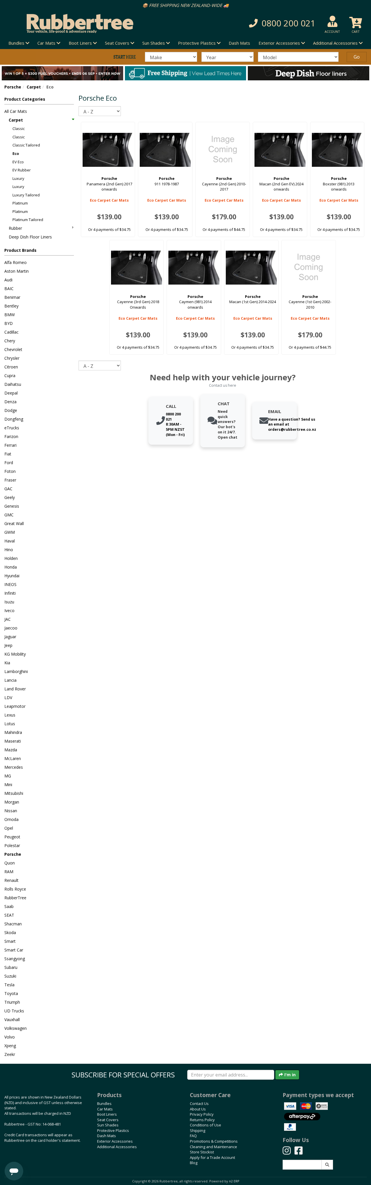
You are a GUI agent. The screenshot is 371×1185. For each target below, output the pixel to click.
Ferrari (10, 445)
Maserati (12, 741)
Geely (9, 497)
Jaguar (10, 636)
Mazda (10, 749)
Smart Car (13, 950)
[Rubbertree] (85, 23)
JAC (7, 619)
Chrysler (11, 358)
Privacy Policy (202, 1114)
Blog (193, 1162)
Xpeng (10, 1045)
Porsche (12, 87)
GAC (8, 488)
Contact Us (199, 1103)
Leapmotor (15, 706)
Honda (10, 567)
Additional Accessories (117, 1146)
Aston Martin (16, 271)
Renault (11, 880)
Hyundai (11, 575)
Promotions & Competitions (214, 1141)
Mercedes (13, 767)
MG (7, 776)
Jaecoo (10, 628)
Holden (11, 558)
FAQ (193, 1135)
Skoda (10, 932)
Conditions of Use (205, 1125)
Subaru (10, 967)
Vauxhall (12, 1019)
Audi (8, 280)
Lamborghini (16, 671)
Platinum (20, 203)
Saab (9, 906)
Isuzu (9, 602)
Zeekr (9, 1054)
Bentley (11, 306)
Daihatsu (12, 384)
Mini (8, 784)
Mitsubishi (13, 793)
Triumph (12, 1002)
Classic (18, 128)
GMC (9, 515)
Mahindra (13, 732)
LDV (8, 697)
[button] (262, 23)
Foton (10, 471)
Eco (15, 153)
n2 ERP (234, 1181)
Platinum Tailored (27, 219)
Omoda (11, 819)
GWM (9, 532)
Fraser (10, 480)
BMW (9, 314)
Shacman (13, 924)
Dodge (10, 410)
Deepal (11, 393)
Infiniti (10, 593)
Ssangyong (14, 958)
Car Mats (105, 1109)
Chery (9, 340)
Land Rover (15, 689)
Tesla (9, 984)
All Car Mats (15, 111)
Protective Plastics (113, 1130)
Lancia (10, 680)
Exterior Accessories (115, 1141)
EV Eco (18, 161)
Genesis (11, 506)
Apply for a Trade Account (212, 1157)
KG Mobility (15, 654)
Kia (7, 662)
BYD (8, 323)
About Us (198, 1109)
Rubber (15, 228)
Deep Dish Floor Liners (30, 237)
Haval (9, 541)
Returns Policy (202, 1119)
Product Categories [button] (24, 99)
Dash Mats (239, 43)
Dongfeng (13, 419)
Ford (8, 462)
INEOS (10, 584)
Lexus (9, 715)
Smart (10, 941)
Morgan (11, 802)
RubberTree (15, 897)
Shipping (197, 1130)
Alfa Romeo (15, 262)
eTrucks (11, 427)
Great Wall (14, 523)
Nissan (10, 810)
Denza (10, 401)
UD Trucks (14, 1011)
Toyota (11, 993)
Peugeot (12, 837)
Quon (9, 863)
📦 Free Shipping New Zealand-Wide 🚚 (185, 5)
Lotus (9, 723)
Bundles (104, 1103)
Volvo (9, 1037)
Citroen (11, 367)
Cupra (9, 375)
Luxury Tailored (26, 195)
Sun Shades (108, 1125)
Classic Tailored (26, 145)
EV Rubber (21, 170)
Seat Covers (108, 1119)
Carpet (34, 87)
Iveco (9, 610)
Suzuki (10, 976)
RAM (8, 871)
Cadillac (11, 332)
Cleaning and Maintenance (213, 1146)
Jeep (8, 645)
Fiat (7, 454)
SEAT (9, 915)
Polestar (12, 845)
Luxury (18, 178)
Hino (8, 549)
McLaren (12, 758)
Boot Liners (107, 1114)
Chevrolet (13, 349)
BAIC (9, 288)
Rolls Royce (15, 889)
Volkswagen (15, 1028)
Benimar (12, 297)
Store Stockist (202, 1152)
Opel (8, 828)
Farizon (11, 436)
